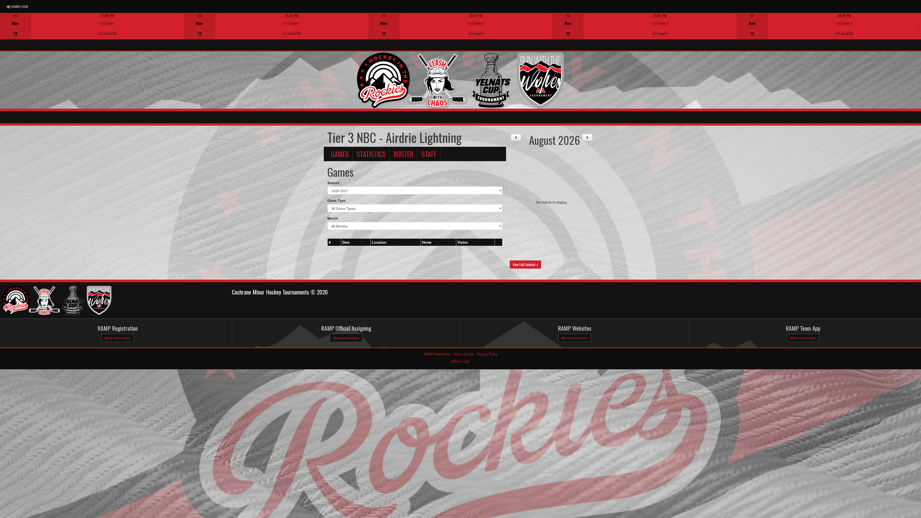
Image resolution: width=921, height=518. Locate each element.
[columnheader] (334, 242)
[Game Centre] (92, 30)
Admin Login (460, 361)
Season (333, 182)
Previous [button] (3, 26)
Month (332, 218)
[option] (92, 26)
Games (340, 154)
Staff (429, 154)
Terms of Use (463, 354)
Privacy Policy (487, 354)
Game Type (336, 200)
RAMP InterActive (437, 354)
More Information (118, 338)
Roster (403, 154)
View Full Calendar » (525, 264)
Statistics (371, 154)
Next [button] (918, 25)
